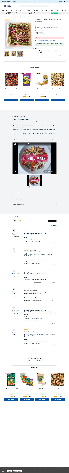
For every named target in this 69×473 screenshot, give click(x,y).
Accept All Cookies (17, 471)
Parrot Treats (39, 360)
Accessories (27, 10)
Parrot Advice (64, 10)
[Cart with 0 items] (64, 6)
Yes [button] (35, 263)
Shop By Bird (44, 10)
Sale (58, 10)
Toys (11, 10)
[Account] (61, 6)
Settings (3, 471)
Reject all (9, 471)
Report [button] (37, 263)
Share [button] (40, 263)
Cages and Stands (18, 10)
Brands (52, 10)
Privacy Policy (3, 468)
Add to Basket (11, 399)
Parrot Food (4, 10)
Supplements (36, 10)
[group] (34, 257)
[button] (33, 349)
